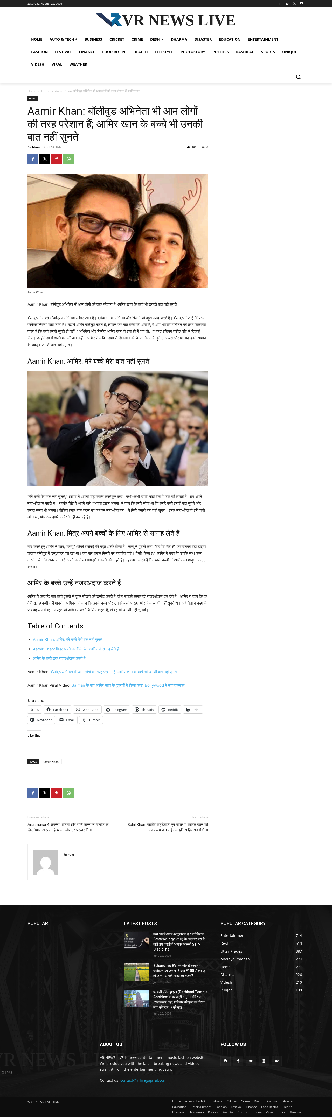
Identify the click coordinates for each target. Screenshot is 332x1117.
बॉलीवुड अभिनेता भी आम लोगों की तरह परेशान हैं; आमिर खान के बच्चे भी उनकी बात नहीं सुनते (114, 671)
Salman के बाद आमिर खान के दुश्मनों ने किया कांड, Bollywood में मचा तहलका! (128, 685)
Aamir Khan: (51, 762)
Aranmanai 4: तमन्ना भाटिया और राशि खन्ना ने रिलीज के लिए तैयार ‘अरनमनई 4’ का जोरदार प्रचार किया (67, 827)
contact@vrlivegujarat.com (143, 1080)
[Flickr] (251, 1061)
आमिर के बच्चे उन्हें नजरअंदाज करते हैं (59, 658)
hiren (36, 147)
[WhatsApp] (68, 159)
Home (31, 91)
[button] (298, 77)
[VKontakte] (277, 1061)
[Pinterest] (56, 159)
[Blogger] (225, 1061)
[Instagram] (287, 4)
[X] (294, 4)
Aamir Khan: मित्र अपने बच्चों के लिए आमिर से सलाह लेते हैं (76, 649)
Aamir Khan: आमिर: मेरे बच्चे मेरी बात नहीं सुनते (67, 639)
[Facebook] (280, 4)
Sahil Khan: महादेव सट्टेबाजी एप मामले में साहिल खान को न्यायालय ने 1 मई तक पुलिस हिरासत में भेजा (168, 827)
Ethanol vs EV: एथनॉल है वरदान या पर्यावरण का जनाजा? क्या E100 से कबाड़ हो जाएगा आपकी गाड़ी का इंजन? (179, 970)
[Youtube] (302, 4)
